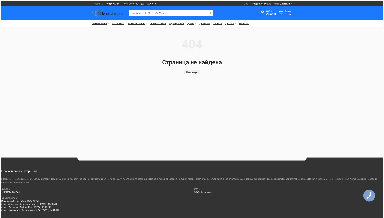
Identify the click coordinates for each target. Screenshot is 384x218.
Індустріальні (176, 23)
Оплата (217, 23)
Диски (190, 23)
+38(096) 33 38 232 (42, 207)
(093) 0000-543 (148, 4)
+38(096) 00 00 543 (10, 192)
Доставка (204, 23)
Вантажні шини (136, 23)
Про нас (229, 23)
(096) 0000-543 (113, 4)
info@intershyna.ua (261, 4)
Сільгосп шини (158, 23)
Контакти (244, 23)
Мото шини (118, 23)
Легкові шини (99, 23)
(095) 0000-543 (130, 4)
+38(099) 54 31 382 (50, 210)
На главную (192, 72)
